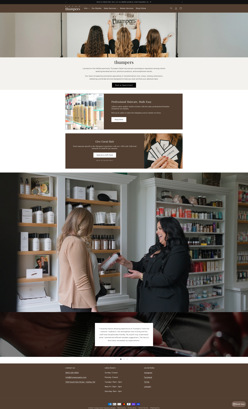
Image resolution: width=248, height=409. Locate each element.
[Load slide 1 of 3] (120, 359)
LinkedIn (147, 387)
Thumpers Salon (98, 408)
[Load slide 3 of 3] (127, 359)
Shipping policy (155, 408)
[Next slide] (132, 359)
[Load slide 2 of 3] (124, 359)
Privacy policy (132, 408)
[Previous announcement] (66, 2)
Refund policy (122, 408)
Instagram (148, 373)
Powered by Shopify (109, 408)
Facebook (148, 377)
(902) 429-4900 (72, 373)
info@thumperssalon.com (76, 377)
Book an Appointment (124, 85)
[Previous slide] (116, 359)
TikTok (146, 382)
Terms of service (143, 408)
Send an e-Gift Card (105, 155)
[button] (86, 8)
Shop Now (119, 119)
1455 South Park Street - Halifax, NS (80, 382)
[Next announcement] (182, 2)
